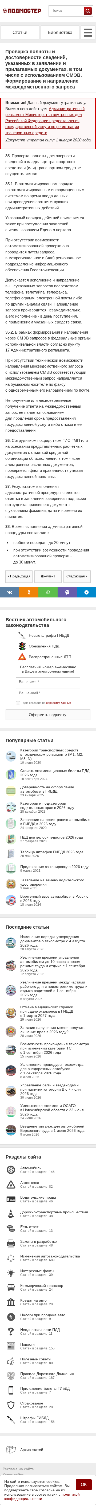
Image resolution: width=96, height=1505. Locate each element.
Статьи (20, 32)
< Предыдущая (18, 576)
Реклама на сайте (18, 1469)
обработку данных (58, 702)
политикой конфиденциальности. (42, 1496)
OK (84, 1484)
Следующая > (76, 576)
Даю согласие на (47, 702)
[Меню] (88, 33)
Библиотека (60, 32)
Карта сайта (13, 1475)
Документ (48, 576)
